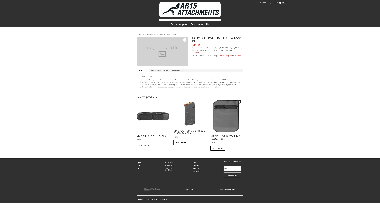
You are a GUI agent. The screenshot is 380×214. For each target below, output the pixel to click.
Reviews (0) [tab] (176, 70)
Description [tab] (143, 70)
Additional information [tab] (159, 70)
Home (138, 34)
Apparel (183, 24)
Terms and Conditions (168, 169)
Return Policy (169, 162)
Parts (174, 24)
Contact (263, 3)
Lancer (239, 56)
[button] (184, 40)
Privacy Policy (169, 165)
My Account (273, 3)
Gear (193, 24)
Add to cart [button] (144, 145)
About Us (203, 24)
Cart (194, 162)
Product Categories (147, 34)
